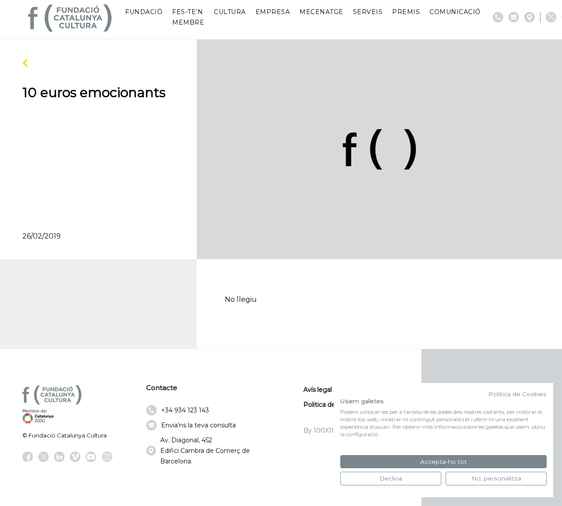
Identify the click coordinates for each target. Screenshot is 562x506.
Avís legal (317, 390)
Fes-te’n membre (188, 17)
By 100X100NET (328, 430)
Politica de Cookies (517, 394)
